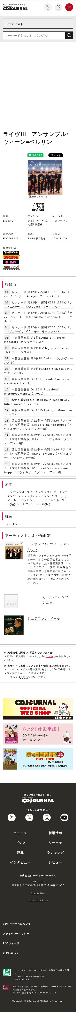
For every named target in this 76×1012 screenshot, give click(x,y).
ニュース (20, 832)
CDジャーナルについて (17, 923)
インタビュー (20, 862)
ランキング (55, 852)
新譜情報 (55, 832)
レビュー (55, 862)
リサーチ (55, 842)
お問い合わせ (11, 953)
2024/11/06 (59, 238)
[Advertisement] (38, 85)
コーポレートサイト (38, 900)
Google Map (38, 893)
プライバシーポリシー (16, 933)
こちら (50, 656)
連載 (20, 852)
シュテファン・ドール (43, 618)
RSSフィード (11, 943)
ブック (20, 842)
